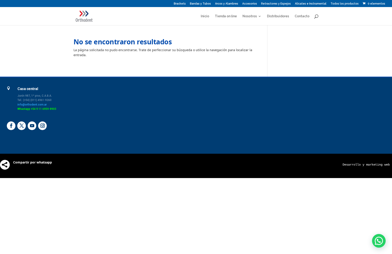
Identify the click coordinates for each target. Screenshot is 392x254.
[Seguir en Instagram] (42, 125)
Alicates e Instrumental (310, 3)
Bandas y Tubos (200, 3)
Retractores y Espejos (276, 3)
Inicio (205, 16)
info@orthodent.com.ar (32, 104)
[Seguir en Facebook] (11, 125)
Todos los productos (345, 3)
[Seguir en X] (21, 125)
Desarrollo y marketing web (366, 164)
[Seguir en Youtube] (32, 125)
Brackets (180, 3)
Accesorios (249, 3)
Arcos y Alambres (226, 3)
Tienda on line (226, 16)
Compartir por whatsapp (32, 162)
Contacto (302, 16)
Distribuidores (278, 16)
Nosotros (250, 16)
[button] (379, 241)
